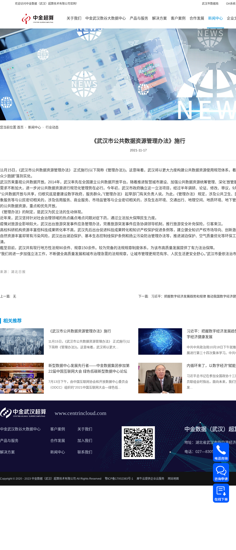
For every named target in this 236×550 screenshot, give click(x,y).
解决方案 (159, 18)
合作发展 (196, 18)
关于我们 (74, 18)
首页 (20, 127)
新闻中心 (215, 18)
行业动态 (52, 127)
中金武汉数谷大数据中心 (105, 18)
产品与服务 (139, 18)
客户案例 (178, 18)
